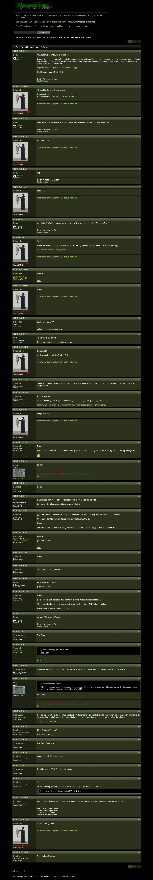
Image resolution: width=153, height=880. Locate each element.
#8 (139, 237)
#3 (139, 119)
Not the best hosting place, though (51, 250)
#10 (139, 286)
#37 (139, 778)
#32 (139, 711)
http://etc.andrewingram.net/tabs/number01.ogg (57, 68)
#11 (139, 318)
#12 (139, 334)
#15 (139, 392)
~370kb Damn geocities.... (48, 721)
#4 (139, 136)
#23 (139, 553)
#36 (139, 765)
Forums (19, 37)
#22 (139, 532)
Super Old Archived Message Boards (52, 22)
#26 (139, 592)
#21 (139, 511)
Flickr (39, 81)
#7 (139, 219)
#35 (139, 752)
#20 (139, 496)
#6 (139, 187)
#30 (139, 665)
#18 (139, 461)
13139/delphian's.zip (59, 791)
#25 (139, 579)
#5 (139, 169)
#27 (139, 613)
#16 (139, 410)
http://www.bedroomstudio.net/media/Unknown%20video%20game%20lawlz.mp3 (71, 405)
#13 (139, 347)
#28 (139, 631)
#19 (139, 483)
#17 (139, 442)
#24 (139, 566)
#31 (139, 678)
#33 (139, 726)
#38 (139, 797)
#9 (139, 270)
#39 (139, 820)
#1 (139, 51)
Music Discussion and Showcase (41, 37)
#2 (139, 86)
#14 (139, 379)
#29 (139, 644)
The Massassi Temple (66, 876)
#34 (139, 739)
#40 (139, 852)
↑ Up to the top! (18, 871)
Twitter (45, 81)
